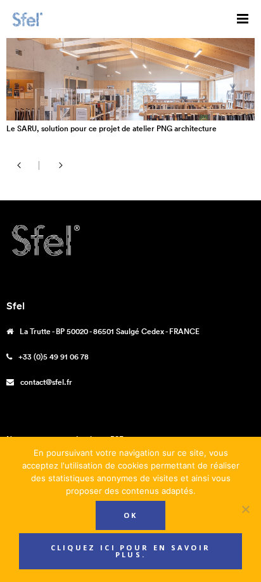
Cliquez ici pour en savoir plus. (131, 551)
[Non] (245, 509)
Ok (131, 515)
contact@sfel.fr (46, 382)
